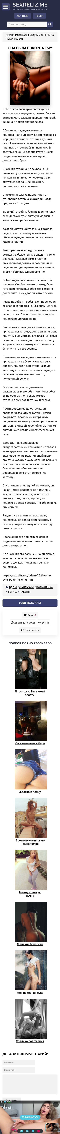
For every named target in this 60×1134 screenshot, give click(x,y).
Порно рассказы (17, 35)
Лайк (31, 615)
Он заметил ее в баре (30, 743)
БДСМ (34, 35)
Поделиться (32, 630)
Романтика (44, 587)
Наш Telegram (30, 602)
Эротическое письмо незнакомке (30, 842)
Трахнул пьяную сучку (30, 894)
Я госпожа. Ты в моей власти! (30, 693)
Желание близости (30, 944)
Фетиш (12, 591)
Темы (39, 15)
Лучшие (22, 15)
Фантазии (26, 587)
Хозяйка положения (30, 1041)
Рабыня (25, 591)
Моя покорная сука (30, 992)
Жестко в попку (30, 792)
